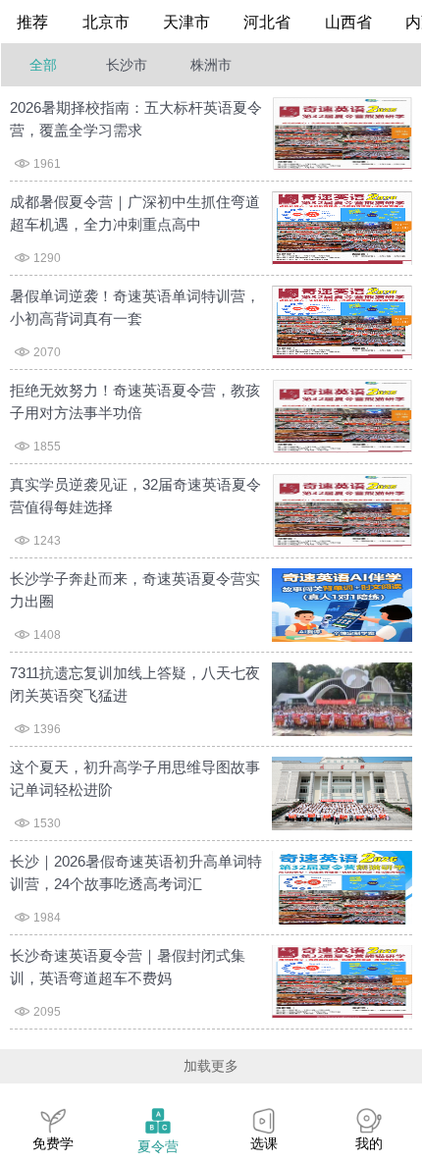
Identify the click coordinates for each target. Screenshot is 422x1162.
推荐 (32, 22)
